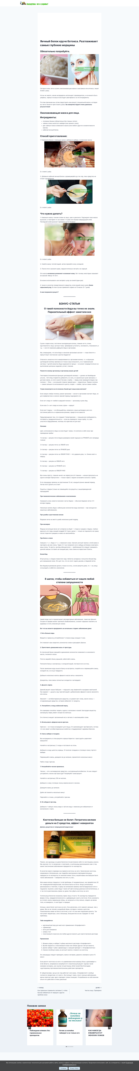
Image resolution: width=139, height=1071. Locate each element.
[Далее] (109, 1027)
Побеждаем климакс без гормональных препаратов (40, 1033)
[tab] (66, 1046)
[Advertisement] (69, 27)
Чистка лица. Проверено (93, 989)
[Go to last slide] (29, 1027)
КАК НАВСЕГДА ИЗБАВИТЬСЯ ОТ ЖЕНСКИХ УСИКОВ (96, 1033)
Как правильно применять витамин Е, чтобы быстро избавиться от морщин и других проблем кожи (52, 991)
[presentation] (40, 1018)
